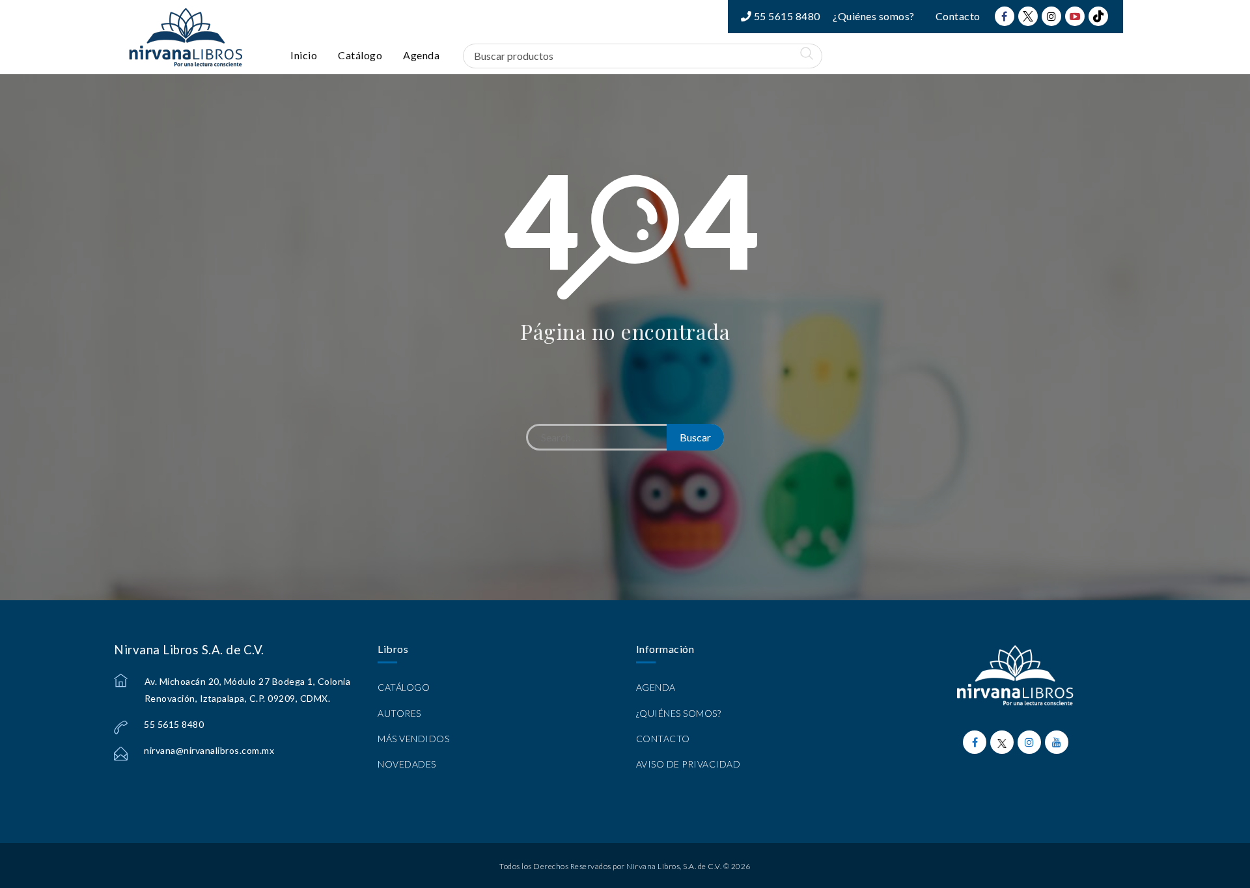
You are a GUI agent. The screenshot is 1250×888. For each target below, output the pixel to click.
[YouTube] (1075, 16)
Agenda (421, 55)
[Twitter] (1028, 16)
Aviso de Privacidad (688, 764)
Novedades (407, 764)
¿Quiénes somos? (874, 16)
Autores (399, 713)
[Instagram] (1051, 16)
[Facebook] (1004, 16)
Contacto (958, 16)
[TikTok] (1098, 16)
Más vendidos (413, 738)
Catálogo (360, 55)
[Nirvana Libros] (185, 37)
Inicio (303, 55)
